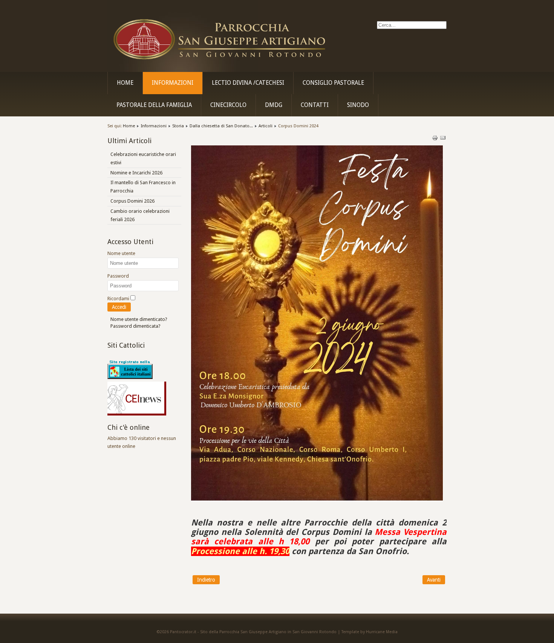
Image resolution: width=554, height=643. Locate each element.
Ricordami (118, 298)
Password (118, 276)
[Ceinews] (136, 414)
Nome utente (121, 253)
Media (392, 631)
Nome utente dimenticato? (138, 319)
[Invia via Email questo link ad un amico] (443, 139)
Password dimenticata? (135, 326)
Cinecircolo (228, 105)
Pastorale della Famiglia (154, 105)
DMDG (273, 105)
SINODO (358, 105)
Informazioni (172, 82)
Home (125, 82)
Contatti (315, 105)
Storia (178, 125)
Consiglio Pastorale (333, 82)
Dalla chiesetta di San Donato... (221, 125)
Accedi (119, 307)
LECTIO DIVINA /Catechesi (248, 82)
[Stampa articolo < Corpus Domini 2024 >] (435, 139)
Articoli (265, 125)
